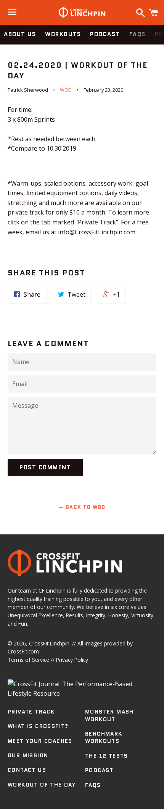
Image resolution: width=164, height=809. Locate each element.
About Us (20, 34)
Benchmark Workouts (103, 737)
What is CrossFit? (38, 726)
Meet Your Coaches (40, 741)
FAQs (137, 34)
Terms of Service (28, 659)
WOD (66, 89)
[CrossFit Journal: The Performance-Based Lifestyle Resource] (82, 693)
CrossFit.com (23, 651)
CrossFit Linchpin (49, 643)
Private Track (31, 711)
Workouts (63, 34)
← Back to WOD (82, 507)
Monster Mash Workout (109, 715)
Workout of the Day (42, 784)
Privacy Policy (72, 659)
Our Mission (28, 755)
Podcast (105, 34)
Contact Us (27, 770)
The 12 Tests (106, 756)
